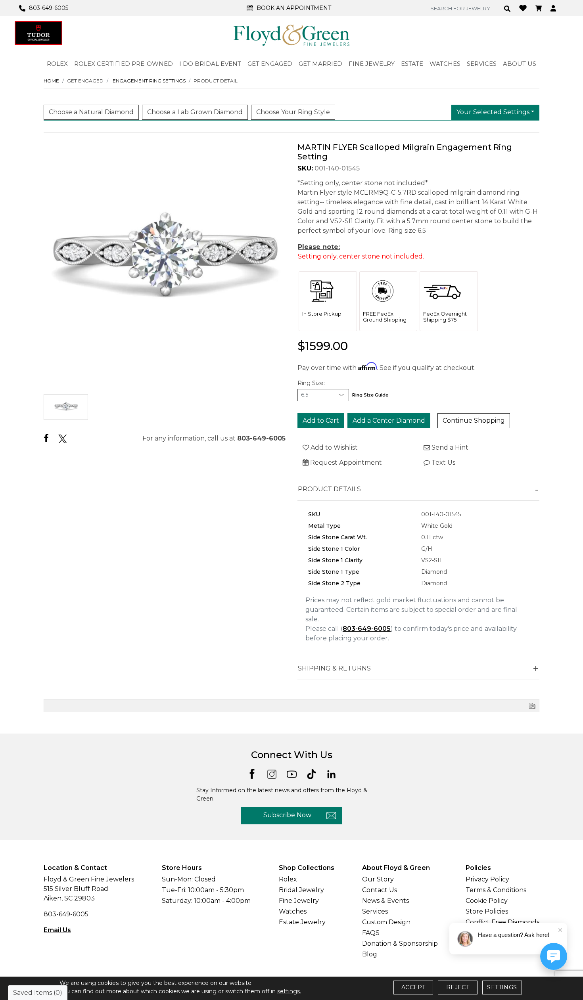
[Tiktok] (311, 773)
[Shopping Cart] (539, 7)
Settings (502, 987)
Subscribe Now (287, 815)
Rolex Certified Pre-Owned (123, 63)
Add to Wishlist (333, 447)
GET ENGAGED (269, 63)
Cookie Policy (487, 900)
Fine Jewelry (299, 900)
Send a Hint (449, 447)
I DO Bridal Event (210, 63)
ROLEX (57, 63)
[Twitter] (62, 438)
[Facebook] (46, 438)
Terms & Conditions (496, 890)
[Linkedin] (331, 773)
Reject (457, 987)
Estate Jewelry (302, 922)
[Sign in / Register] (554, 7)
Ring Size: (311, 383)
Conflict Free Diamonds (502, 922)
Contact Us (379, 890)
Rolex (288, 879)
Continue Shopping (474, 420)
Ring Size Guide (370, 395)
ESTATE (412, 63)
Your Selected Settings (492, 112)
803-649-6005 (261, 438)
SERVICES (482, 63)
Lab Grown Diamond (195, 112)
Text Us (442, 462)
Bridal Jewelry (301, 890)
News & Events (385, 900)
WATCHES (445, 63)
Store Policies (487, 911)
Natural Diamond (91, 112)
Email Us (57, 930)
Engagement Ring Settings (149, 81)
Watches (293, 911)
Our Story (378, 879)
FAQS (371, 933)
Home (51, 81)
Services (375, 911)
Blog (369, 954)
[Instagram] (272, 773)
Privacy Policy (487, 879)
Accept (413, 987)
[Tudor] (38, 33)
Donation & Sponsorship (400, 943)
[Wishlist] (524, 7)
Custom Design (386, 922)
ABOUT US (519, 63)
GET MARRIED (320, 63)
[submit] (507, 8)
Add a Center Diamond (389, 420)
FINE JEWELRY (372, 63)
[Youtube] (292, 773)
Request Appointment (345, 462)
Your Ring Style (293, 112)
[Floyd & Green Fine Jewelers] (291, 34)
